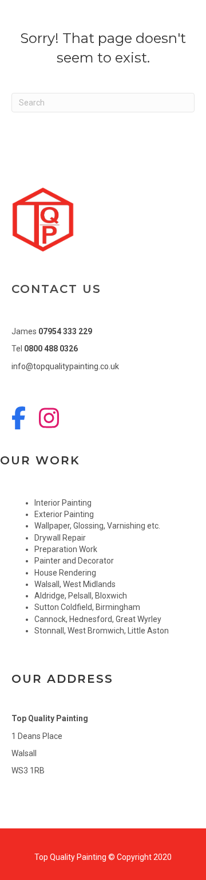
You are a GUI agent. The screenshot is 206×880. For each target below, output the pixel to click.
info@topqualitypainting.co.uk (65, 366)
